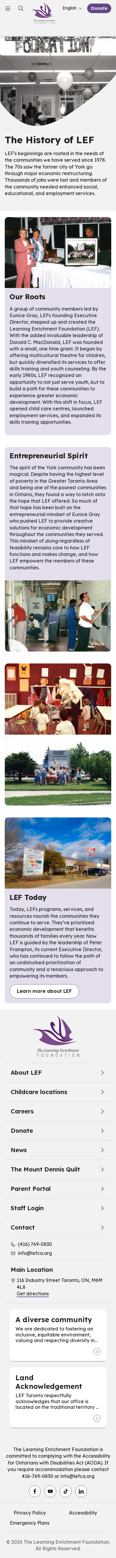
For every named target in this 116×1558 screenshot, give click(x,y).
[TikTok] (66, 1491)
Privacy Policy (30, 1513)
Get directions (33, 1294)
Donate (99, 8)
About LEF (26, 1072)
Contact (23, 1227)
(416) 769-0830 (35, 1244)
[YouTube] (50, 1491)
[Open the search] (20, 8)
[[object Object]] (97, 1351)
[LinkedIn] (81, 1491)
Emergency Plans (29, 1523)
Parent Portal (31, 1188)
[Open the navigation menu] (7, 8)
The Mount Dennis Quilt (45, 1169)
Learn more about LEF (44, 991)
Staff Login (27, 1208)
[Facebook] (35, 1491)
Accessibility (83, 1513)
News (19, 1150)
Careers (22, 1111)
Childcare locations (39, 1092)
